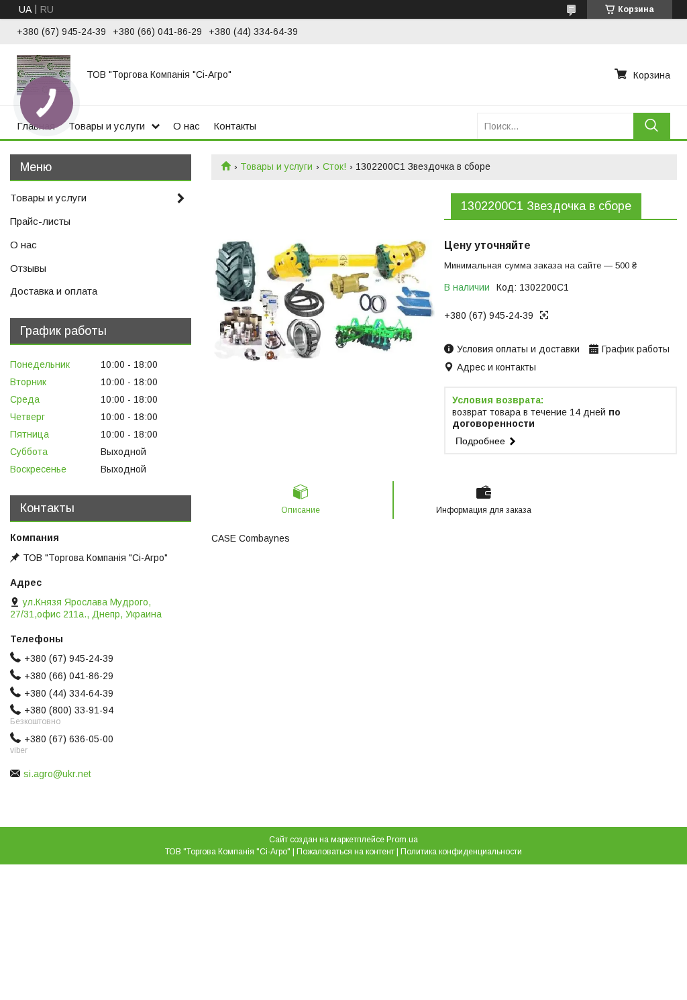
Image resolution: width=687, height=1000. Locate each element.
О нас (186, 126)
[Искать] (651, 126)
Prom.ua (402, 839)
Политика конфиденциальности (461, 851)
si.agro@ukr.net (57, 773)
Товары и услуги (106, 126)
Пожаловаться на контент (345, 851)
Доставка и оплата (53, 291)
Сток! (334, 166)
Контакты (234, 126)
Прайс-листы (40, 221)
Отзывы (28, 268)
